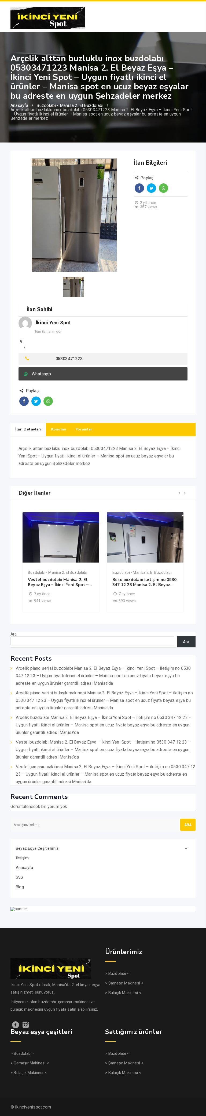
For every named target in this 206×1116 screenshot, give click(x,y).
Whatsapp (41, 373)
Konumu (58, 429)
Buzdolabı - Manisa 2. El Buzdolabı (57, 572)
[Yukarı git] (196, 1091)
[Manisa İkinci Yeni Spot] (47, 17)
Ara (13, 634)
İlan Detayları (28, 429)
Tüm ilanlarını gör (48, 331)
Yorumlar (84, 429)
